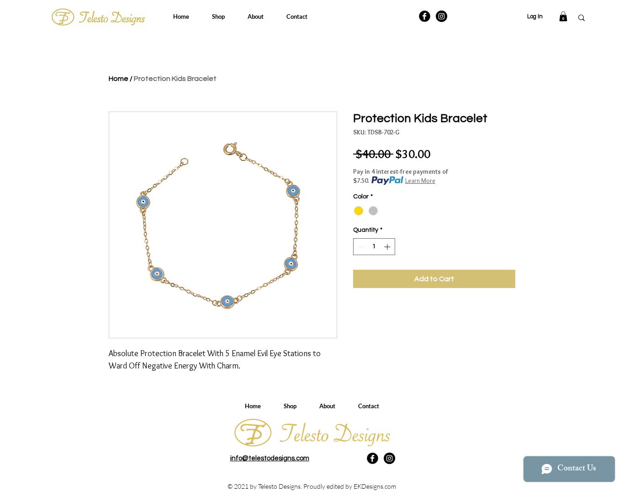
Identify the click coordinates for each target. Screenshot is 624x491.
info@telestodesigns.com (269, 458)
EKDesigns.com (375, 486)
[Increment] (388, 247)
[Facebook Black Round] (424, 16)
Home (118, 78)
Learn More (420, 180)
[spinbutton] (374, 247)
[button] (563, 16)
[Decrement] (360, 247)
